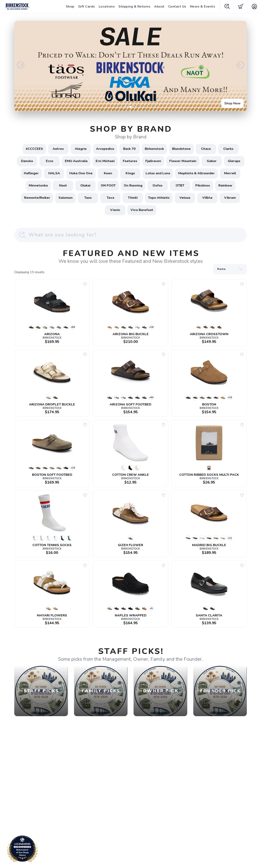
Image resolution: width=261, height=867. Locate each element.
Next (240, 65)
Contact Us (177, 6)
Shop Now (232, 103)
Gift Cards (86, 6)
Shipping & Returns (134, 6)
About (159, 6)
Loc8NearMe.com (40, 850)
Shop (70, 6)
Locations (107, 6)
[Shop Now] (130, 66)
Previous (21, 65)
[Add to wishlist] (85, 284)
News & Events (202, 6)
